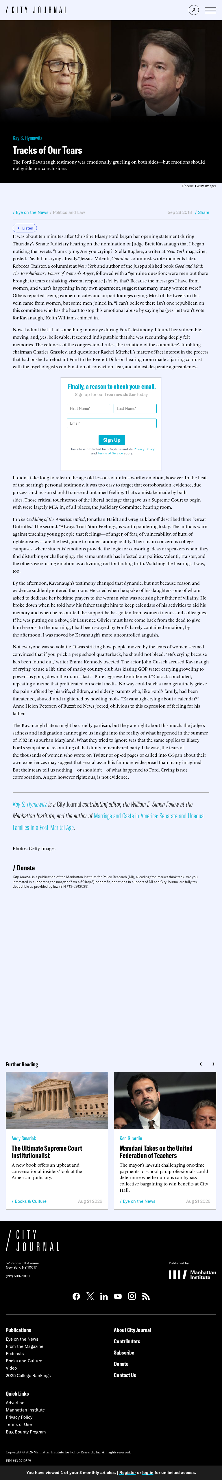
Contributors (127, 1341)
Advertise (15, 1402)
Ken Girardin (131, 1138)
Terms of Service (110, 453)
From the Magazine (24, 1346)
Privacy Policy (144, 449)
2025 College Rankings (28, 1375)
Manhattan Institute (25, 1410)
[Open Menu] (210, 10)
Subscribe (124, 1352)
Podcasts (15, 1353)
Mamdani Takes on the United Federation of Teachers (156, 1151)
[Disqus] (111, 972)
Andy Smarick (24, 1138)
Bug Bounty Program (26, 1432)
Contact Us (125, 1375)
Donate (26, 867)
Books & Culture (31, 1201)
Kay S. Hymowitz (27, 137)
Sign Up (112, 440)
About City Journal (132, 1329)
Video (11, 1368)
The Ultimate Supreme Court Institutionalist (47, 1151)
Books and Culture (24, 1361)
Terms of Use (19, 1424)
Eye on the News (139, 1201)
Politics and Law (69, 212)
